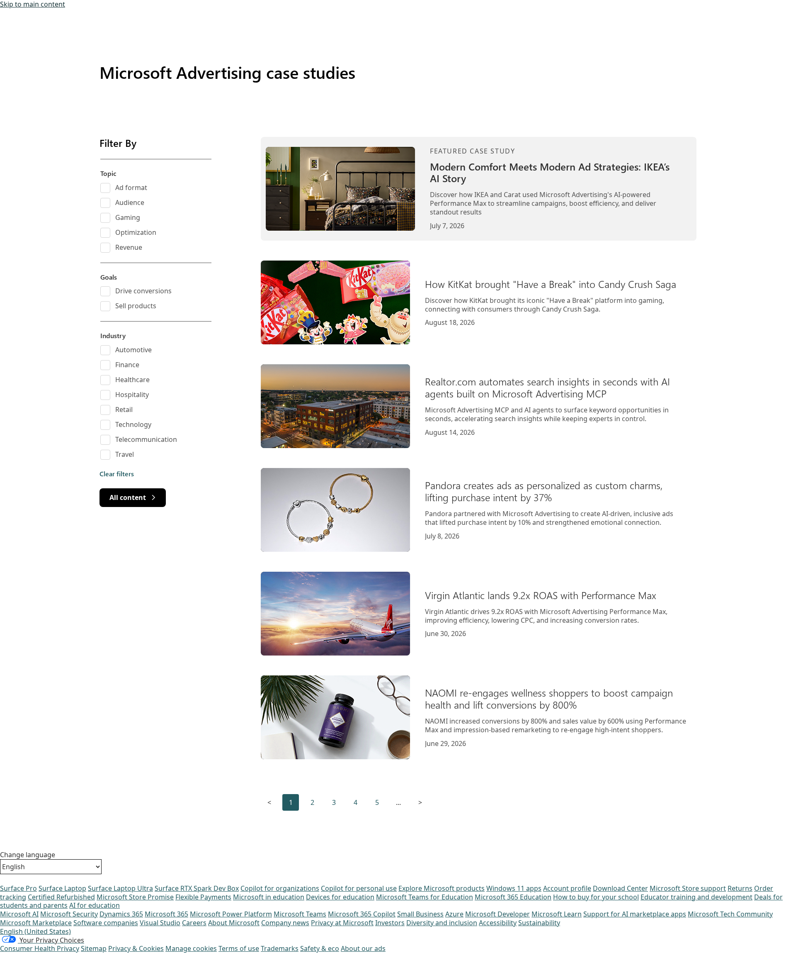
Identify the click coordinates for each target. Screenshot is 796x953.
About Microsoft (234, 922)
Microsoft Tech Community (730, 914)
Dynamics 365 (121, 914)
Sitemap (94, 948)
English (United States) (35, 931)
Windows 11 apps (513, 888)
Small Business (420, 914)
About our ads (363, 948)
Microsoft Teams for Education (424, 897)
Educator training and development (696, 897)
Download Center (620, 888)
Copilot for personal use (359, 888)
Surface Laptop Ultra (120, 888)
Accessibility (498, 922)
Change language (27, 855)
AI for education (94, 905)
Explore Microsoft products (441, 888)
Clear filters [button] (117, 474)
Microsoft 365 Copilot (362, 914)
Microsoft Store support (688, 888)
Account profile (567, 888)
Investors (390, 922)
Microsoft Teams (300, 914)
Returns (740, 888)
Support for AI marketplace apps (634, 914)
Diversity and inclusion (441, 922)
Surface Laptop (62, 888)
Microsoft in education (268, 897)
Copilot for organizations (279, 888)
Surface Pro (18, 888)
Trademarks (279, 948)
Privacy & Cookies (136, 948)
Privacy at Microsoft (342, 922)
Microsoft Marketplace (36, 922)
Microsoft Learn (556, 914)
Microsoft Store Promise (135, 897)
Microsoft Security (69, 914)
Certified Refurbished (61, 897)
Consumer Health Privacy (39, 948)
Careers (194, 922)
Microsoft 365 (166, 914)
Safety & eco (319, 948)
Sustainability (539, 922)
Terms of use (238, 948)
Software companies (105, 922)
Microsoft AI (19, 914)
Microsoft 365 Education (513, 897)
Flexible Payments (203, 897)
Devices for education (340, 897)
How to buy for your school (596, 897)
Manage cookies (191, 948)
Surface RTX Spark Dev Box (197, 888)
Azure (454, 914)
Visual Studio (160, 922)
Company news (285, 922)
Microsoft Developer (497, 914)
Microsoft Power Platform (231, 914)
